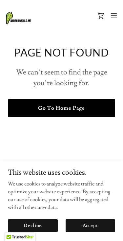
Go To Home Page (61, 108)
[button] (113, 15)
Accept (90, 225)
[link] (18, 16)
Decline (33, 225)
